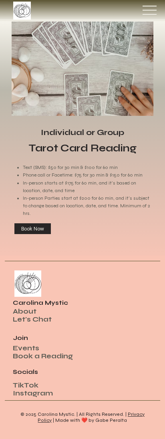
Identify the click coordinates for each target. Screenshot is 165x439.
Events (26, 348)
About (24, 311)
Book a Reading (43, 356)
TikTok (25, 385)
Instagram (33, 393)
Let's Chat (32, 319)
